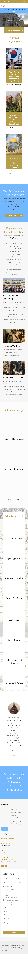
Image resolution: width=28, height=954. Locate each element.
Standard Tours (10, 86)
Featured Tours (10, 84)
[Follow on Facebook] (13, 1)
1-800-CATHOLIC (7, 1)
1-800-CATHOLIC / (17, 821)
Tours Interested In (8, 886)
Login (5, 829)
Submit (14, 932)
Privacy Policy (5, 857)
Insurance (4, 855)
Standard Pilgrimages (14, 439)
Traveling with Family (11, 897)
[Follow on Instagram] (16, 1)
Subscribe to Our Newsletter (9, 862)
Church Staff (8, 905)
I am (4, 893)
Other (6, 907)
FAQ (2, 850)
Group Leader (8, 902)
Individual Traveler (10, 895)
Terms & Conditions (7, 859)
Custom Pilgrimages (14, 469)
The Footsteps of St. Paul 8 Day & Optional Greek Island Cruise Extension (14, 121)
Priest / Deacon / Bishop (12, 900)
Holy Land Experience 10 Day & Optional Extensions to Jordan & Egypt (14, 164)
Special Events (18, 84)
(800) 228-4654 (14, 789)
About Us (4, 853)
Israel (14, 11)
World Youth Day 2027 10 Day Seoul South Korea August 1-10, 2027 (14, 77)
